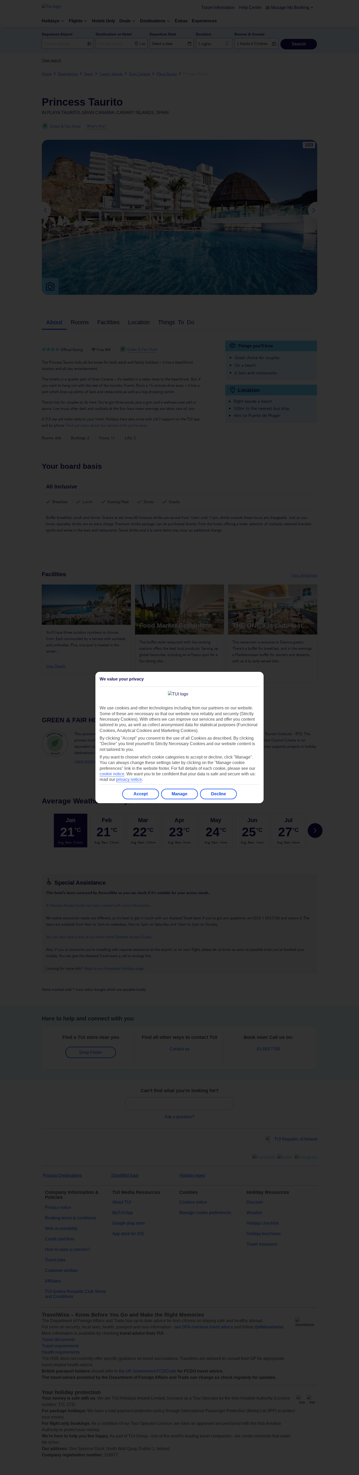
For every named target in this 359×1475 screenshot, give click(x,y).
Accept (141, 794)
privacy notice (129, 779)
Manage (179, 794)
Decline (218, 794)
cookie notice (112, 774)
